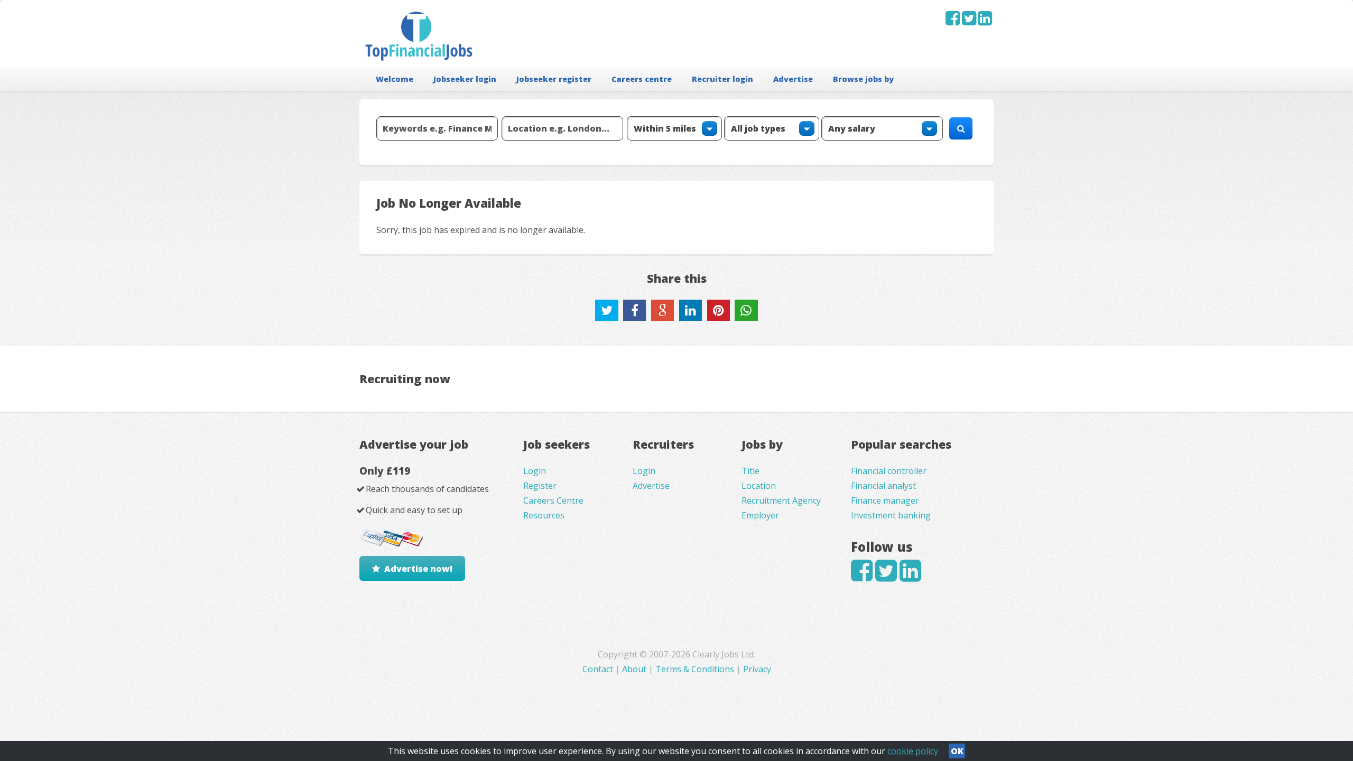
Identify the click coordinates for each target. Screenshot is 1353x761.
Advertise (793, 79)
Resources (543, 515)
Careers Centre (553, 500)
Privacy (757, 669)
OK (957, 751)
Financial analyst (883, 485)
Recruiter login (722, 79)
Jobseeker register (553, 79)
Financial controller (888, 471)
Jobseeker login (464, 79)
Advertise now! (418, 568)
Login (534, 471)
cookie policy (912, 751)
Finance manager (885, 500)
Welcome (394, 79)
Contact (598, 669)
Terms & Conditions (694, 669)
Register (540, 485)
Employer (760, 515)
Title (750, 471)
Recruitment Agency (781, 500)
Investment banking (891, 515)
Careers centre (641, 79)
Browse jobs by (863, 79)
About (634, 669)
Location (759, 485)
